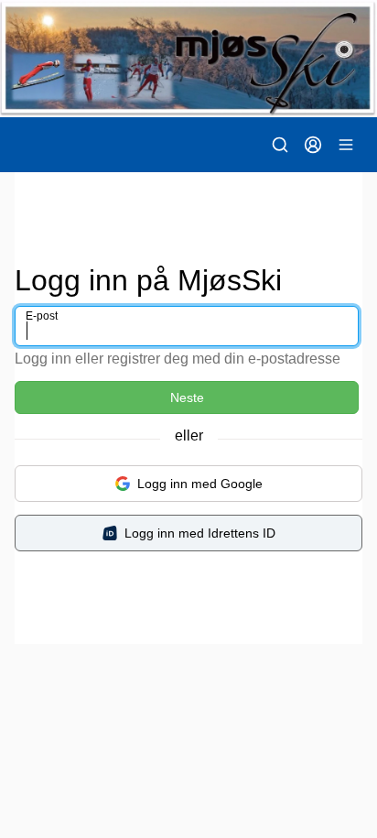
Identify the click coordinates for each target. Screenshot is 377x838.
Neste (187, 397)
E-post (42, 316)
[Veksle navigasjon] (345, 144)
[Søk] (280, 144)
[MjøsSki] (188, 58)
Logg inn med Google (200, 483)
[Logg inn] (312, 144)
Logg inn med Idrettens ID (199, 533)
